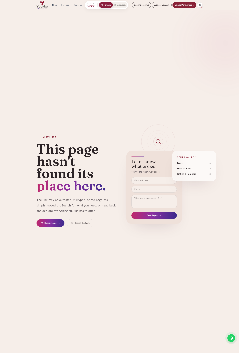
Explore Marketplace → (184, 5)
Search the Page (82, 223)
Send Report (152, 215)
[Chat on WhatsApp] (231, 338)
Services (65, 5)
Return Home (51, 223)
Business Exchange (162, 5)
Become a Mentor (141, 5)
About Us (78, 5)
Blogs (180, 162)
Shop (54, 5)
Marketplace (184, 168)
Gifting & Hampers (186, 173)
